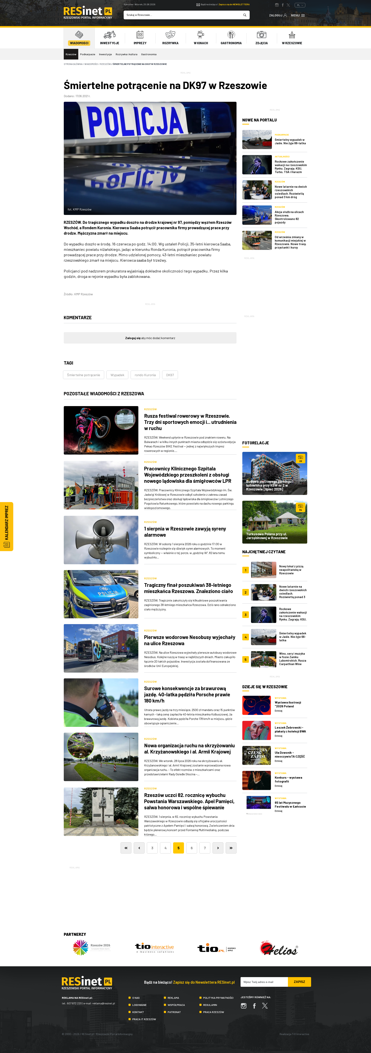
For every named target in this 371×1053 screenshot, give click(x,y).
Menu (295, 15)
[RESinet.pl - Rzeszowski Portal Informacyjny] (88, 18)
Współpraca (176, 1004)
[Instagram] (246, 1007)
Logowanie (139, 1004)
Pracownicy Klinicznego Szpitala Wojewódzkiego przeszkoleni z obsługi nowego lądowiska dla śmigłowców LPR (187, 474)
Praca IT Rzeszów (144, 1019)
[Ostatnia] (231, 848)
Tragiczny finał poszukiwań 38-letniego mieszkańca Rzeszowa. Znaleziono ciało (188, 588)
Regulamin (210, 1004)
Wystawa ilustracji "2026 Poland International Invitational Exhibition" (291, 708)
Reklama (173, 997)
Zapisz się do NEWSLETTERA (234, 4)
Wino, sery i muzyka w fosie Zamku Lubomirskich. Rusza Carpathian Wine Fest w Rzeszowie (292, 660)
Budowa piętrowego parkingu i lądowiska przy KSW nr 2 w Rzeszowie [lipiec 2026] (269, 485)
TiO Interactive (300, 1034)
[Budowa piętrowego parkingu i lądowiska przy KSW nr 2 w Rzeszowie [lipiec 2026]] (274, 473)
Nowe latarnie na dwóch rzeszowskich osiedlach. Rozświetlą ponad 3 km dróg (291, 192)
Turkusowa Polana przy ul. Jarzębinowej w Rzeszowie (267, 536)
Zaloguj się (133, 338)
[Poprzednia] (139, 848)
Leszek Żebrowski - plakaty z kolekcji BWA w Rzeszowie (290, 731)
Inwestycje (105, 54)
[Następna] (218, 848)
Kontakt (138, 1012)
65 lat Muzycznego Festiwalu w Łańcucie (290, 804)
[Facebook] (256, 1007)
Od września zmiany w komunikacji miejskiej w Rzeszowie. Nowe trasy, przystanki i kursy (290, 242)
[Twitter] (267, 1007)
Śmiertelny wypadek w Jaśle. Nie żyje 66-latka (290, 141)
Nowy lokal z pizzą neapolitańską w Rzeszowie (291, 569)
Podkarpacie (87, 54)
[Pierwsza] (126, 848)
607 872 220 (74, 1003)
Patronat (174, 1012)
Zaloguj (275, 15)
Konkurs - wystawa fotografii (288, 779)
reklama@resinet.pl (103, 1003)
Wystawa (280, 698)
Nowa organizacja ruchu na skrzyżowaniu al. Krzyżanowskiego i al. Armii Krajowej (189, 748)
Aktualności (282, 156)
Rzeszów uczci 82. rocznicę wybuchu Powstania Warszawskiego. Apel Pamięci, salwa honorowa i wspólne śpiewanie (189, 801)
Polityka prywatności (218, 997)
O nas (136, 997)
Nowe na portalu (259, 120)
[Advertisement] (274, 284)
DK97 (170, 375)
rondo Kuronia (145, 375)
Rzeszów (71, 54)
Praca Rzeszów (213, 1012)
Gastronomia (149, 54)
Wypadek (117, 375)
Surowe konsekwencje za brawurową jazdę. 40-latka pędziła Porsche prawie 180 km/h (187, 694)
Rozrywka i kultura (126, 54)
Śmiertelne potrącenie (83, 375)
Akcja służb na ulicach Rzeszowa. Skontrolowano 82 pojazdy (289, 217)
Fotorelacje (255, 442)
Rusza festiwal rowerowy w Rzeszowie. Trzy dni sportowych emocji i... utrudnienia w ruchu (190, 422)
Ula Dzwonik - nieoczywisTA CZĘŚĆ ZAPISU (290, 756)
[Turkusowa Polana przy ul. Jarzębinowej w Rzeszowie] (274, 522)
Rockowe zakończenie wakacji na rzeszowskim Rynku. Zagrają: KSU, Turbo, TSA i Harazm (291, 167)
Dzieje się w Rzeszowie (265, 686)
